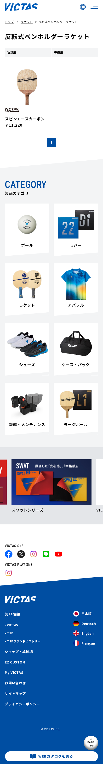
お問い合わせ (15, 682)
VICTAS (12, 625)
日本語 (86, 613)
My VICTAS (14, 672)
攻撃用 (11, 52)
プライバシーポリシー (22, 704)
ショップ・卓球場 (19, 651)
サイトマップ (15, 693)
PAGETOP (91, 744)
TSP (10, 633)
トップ (9, 22)
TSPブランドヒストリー (23, 641)
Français (88, 643)
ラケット (27, 22)
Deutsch (88, 623)
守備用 (58, 52)
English (87, 633)
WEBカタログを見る (55, 756)
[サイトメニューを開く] (94, 7)
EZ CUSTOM (15, 662)
